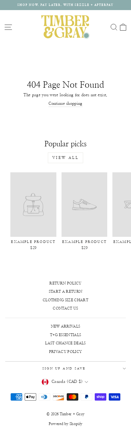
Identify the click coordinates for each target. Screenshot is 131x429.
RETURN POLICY (65, 283)
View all (65, 158)
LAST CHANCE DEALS (65, 343)
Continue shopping (65, 104)
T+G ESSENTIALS (65, 335)
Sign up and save (64, 368)
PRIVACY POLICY (65, 352)
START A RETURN (66, 291)
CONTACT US (65, 308)
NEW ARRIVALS (65, 326)
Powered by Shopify (66, 424)
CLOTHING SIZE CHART (65, 300)
